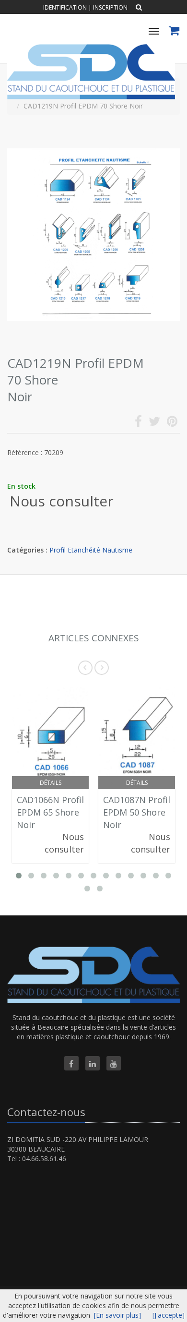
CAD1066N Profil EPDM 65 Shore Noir (50, 812)
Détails (50, 783)
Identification (65, 7)
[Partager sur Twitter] (154, 423)
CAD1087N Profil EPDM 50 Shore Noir (136, 812)
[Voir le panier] (175, 31)
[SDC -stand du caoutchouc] (90, 48)
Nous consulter (62, 501)
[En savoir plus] (117, 1315)
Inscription (110, 7)
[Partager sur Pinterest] (172, 423)
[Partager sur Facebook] (138, 423)
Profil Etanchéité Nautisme (90, 549)
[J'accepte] (168, 1315)
